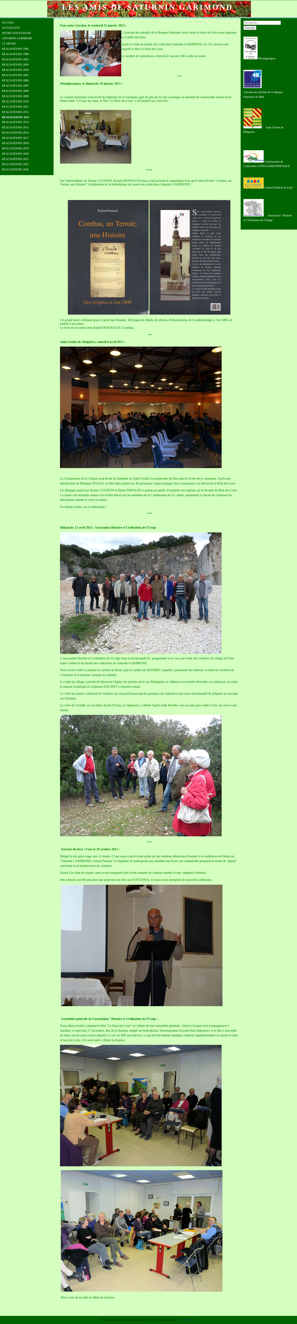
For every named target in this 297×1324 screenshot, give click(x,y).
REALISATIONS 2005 (15, 75)
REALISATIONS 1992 (15, 48)
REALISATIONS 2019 (15, 148)
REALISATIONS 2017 (15, 137)
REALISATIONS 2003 (15, 64)
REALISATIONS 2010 (15, 101)
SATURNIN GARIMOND (17, 38)
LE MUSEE (9, 43)
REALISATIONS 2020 (15, 153)
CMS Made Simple (187, 1320)
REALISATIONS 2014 (15, 122)
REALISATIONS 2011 (15, 106)
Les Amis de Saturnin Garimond (147, 7)
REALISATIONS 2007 (15, 85)
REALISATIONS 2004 (15, 69)
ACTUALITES (11, 27)
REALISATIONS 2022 (15, 164)
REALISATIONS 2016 (15, 132)
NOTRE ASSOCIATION (16, 33)
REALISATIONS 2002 (15, 59)
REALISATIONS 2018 (15, 143)
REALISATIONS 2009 (15, 96)
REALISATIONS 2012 (15, 112)
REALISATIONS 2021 (15, 159)
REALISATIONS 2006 (15, 80)
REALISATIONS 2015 (15, 127)
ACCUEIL (8, 22)
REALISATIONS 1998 (15, 54)
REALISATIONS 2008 (15, 91)
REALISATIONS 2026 (15, 169)
